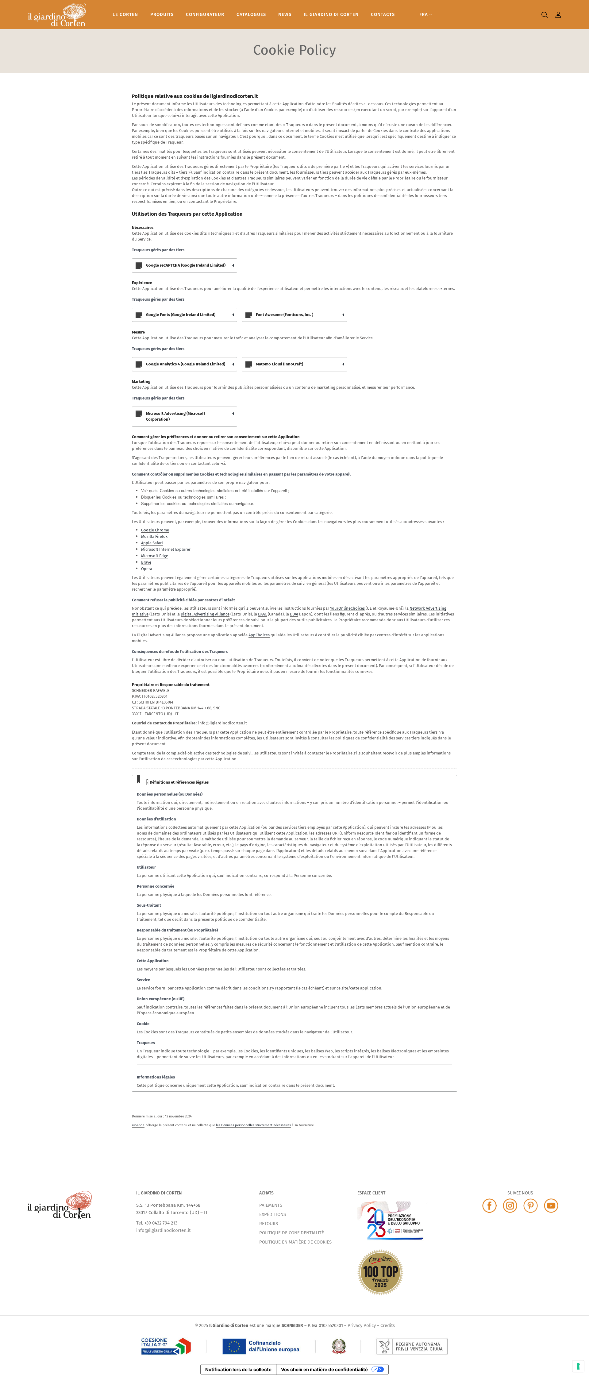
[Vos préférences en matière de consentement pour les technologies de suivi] (578, 1366)
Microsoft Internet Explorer (166, 549)
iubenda (138, 1125)
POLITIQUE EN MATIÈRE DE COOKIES (295, 1242)
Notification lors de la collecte (238, 1369)
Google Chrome (155, 530)
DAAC (262, 614)
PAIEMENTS (270, 1205)
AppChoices (259, 635)
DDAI (294, 614)
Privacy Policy (362, 1325)
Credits (387, 1325)
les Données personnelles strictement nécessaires (253, 1125)
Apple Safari (152, 543)
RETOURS (268, 1223)
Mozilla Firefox (154, 536)
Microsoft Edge (154, 556)
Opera (146, 568)
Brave (146, 562)
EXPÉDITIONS (272, 1214)
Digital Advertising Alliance (205, 614)
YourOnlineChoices (347, 608)
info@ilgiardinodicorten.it (163, 1230)
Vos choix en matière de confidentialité (324, 1369)
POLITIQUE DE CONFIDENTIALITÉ (291, 1233)
